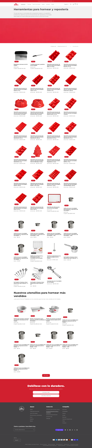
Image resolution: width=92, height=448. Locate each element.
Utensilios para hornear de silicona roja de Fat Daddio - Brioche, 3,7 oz (70, 65)
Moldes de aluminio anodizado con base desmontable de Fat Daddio (53, 319)
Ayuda (31, 409)
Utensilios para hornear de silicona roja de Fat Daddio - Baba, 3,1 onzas (54, 65)
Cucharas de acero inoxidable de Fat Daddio (54, 282)
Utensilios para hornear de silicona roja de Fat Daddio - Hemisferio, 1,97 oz (54, 137)
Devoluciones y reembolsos (36, 415)
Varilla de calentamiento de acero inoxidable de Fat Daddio (54, 257)
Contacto (64, 422)
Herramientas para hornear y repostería (52, 412)
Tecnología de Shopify (35, 444)
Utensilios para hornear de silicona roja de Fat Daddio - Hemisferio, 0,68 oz (37, 137)
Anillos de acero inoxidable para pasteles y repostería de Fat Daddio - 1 (71, 209)
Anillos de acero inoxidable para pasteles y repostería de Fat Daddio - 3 (21, 258)
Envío (31, 417)
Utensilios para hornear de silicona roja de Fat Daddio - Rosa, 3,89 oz (37, 208)
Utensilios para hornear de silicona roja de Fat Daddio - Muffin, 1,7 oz (70, 160)
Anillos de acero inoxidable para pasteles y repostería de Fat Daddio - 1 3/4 (54, 234)
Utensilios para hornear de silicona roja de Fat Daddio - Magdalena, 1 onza (54, 160)
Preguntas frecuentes (34, 411)
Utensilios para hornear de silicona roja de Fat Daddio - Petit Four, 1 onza (54, 184)
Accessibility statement (61, 445)
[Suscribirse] (33, 429)
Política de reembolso (43, 444)
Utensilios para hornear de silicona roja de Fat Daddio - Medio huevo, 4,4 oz (54, 113)
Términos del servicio (59, 444)
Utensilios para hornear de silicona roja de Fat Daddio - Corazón (70, 113)
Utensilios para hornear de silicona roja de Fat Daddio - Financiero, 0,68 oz (70, 89)
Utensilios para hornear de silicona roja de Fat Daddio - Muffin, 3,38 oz (20, 184)
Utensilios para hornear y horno (53, 409)
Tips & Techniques (34, 413)
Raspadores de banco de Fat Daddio (21, 65)
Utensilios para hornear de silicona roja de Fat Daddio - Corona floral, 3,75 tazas (20, 113)
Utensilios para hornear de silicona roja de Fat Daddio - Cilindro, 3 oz (54, 89)
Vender (63, 415)
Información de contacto (74, 444)
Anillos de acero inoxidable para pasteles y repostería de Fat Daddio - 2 (21, 234)
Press (63, 421)
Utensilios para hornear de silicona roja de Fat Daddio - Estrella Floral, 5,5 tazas (37, 113)
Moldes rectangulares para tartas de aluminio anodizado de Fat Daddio (38, 319)
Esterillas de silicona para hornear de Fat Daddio (53, 208)
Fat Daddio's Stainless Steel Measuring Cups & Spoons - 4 (71, 258)
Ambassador (65, 411)
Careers (64, 413)
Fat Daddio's (30, 444)
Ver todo (46, 375)
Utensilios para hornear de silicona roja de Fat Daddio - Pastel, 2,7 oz (20, 89)
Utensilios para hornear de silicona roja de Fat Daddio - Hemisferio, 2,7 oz (70, 137)
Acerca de (64, 409)
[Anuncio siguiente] (78, 1)
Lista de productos (46, 395)
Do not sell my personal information (72, 445)
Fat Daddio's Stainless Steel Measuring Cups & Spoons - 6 (21, 283)
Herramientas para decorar (51, 414)
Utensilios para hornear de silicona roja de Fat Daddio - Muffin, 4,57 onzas (37, 184)
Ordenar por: (53, 46)
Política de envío (66, 444)
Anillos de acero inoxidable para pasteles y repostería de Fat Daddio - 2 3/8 (71, 234)
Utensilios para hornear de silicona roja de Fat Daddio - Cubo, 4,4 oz (37, 89)
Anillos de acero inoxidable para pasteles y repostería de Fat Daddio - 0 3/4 (37, 234)
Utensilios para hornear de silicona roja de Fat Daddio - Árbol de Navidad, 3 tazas (37, 160)
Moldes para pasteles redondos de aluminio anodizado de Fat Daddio (21, 319)
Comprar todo (46, 392)
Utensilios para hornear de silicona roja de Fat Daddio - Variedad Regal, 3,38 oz (70, 184)
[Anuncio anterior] (14, 1)
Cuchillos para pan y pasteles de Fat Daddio (37, 65)
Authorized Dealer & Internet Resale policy (50, 445)
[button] (23, 4)
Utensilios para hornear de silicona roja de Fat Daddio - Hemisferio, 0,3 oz (20, 137)
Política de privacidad (51, 444)
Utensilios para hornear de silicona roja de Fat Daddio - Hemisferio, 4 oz (20, 160)
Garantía (31, 419)
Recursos (64, 417)
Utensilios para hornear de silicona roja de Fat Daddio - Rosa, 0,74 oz (20, 208)
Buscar (31, 421)
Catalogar (48, 418)
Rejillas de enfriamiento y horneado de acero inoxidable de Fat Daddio (36, 257)
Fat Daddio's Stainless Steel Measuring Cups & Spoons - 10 (37, 283)
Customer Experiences (67, 419)
